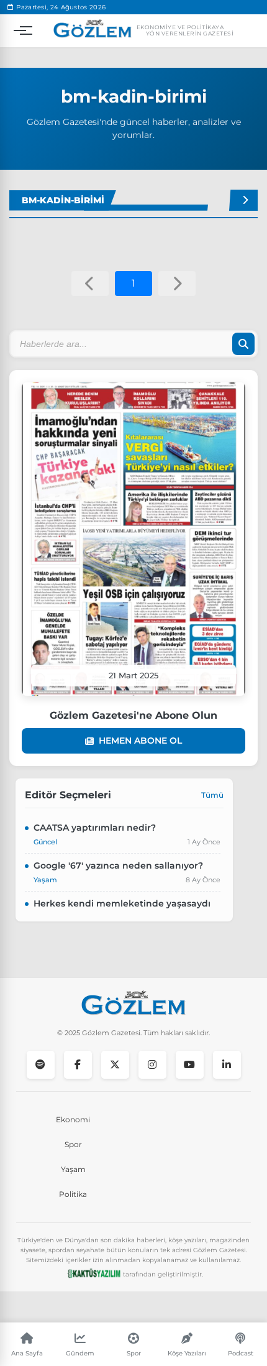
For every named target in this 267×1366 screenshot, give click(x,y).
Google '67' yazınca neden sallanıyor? (118, 865)
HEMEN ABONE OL (140, 740)
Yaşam (73, 1169)
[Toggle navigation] (20, 30)
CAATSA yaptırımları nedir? (95, 827)
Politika (73, 1194)
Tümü (212, 795)
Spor (73, 1144)
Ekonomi (73, 1119)
